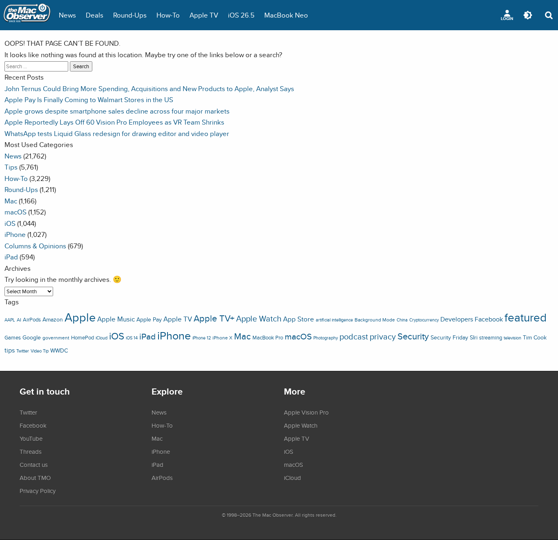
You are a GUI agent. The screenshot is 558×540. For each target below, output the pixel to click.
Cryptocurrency (424, 320)
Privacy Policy (38, 490)
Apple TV (204, 15)
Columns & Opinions (35, 246)
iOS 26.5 (241, 15)
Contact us (34, 464)
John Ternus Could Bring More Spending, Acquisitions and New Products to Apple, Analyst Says (149, 88)
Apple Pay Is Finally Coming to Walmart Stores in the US (88, 99)
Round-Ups (130, 15)
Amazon (52, 319)
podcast (353, 336)
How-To (168, 15)
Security (413, 336)
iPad (11, 257)
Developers (456, 319)
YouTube (31, 438)
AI (19, 320)
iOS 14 (132, 338)
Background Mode (375, 319)
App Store (298, 319)
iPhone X (222, 338)
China (402, 320)
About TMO (35, 477)
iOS (10, 223)
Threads (31, 451)
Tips (11, 167)
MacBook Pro (267, 337)
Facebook (489, 319)
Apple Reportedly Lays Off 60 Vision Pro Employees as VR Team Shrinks (114, 122)
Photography (325, 338)
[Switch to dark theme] (527, 15)
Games (12, 337)
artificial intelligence (334, 320)
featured (525, 317)
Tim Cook (535, 337)
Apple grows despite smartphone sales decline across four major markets (117, 111)
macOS (15, 212)
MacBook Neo (286, 15)
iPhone (15, 234)
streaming (490, 337)
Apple (80, 317)
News (67, 15)
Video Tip (40, 351)
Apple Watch (258, 318)
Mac (10, 201)
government (55, 337)
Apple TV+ (214, 318)
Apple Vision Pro (306, 412)
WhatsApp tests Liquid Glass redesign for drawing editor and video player (116, 133)
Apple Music (116, 319)
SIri (474, 337)
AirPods (32, 320)
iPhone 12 (201, 338)
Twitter (22, 351)
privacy (383, 336)
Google (31, 337)
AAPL (9, 320)
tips (9, 350)
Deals (94, 15)
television (512, 338)
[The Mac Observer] (27, 15)
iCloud (101, 338)
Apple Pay (149, 319)
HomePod (82, 337)
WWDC (59, 350)
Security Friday (449, 337)
